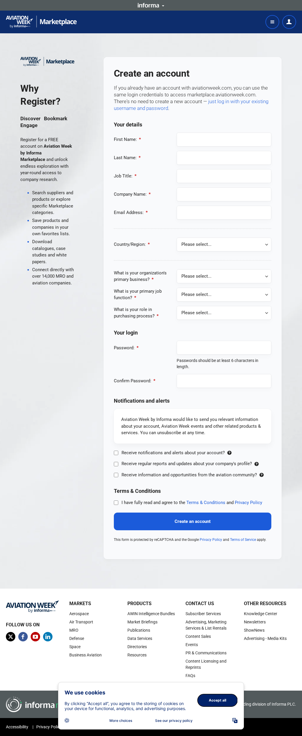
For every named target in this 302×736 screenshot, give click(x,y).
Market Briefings (142, 622)
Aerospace (79, 613)
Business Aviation (85, 655)
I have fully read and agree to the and (191, 502)
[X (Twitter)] (10, 636)
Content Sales (198, 636)
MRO (73, 630)
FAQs (190, 675)
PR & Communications (206, 653)
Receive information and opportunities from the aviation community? (189, 475)
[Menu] (272, 22)
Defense (76, 638)
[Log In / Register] (289, 22)
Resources (137, 655)
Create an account (193, 521)
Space (75, 646)
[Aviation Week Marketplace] (41, 22)
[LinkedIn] (47, 636)
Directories (137, 646)
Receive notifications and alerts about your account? (173, 452)
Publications (138, 630)
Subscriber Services (203, 613)
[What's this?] (229, 452)
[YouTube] (35, 636)
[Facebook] (23, 636)
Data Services (139, 638)
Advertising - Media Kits (265, 638)
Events (192, 644)
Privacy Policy (248, 502)
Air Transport (81, 622)
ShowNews (254, 630)
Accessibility (17, 727)
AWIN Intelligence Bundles (151, 613)
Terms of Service (243, 540)
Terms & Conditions (205, 502)
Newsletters (255, 622)
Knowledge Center (260, 613)
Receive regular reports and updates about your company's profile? (186, 463)
